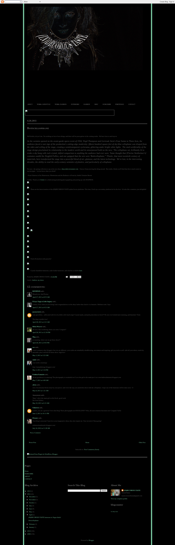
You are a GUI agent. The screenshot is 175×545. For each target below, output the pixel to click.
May (30, 512)
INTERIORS (75, 104)
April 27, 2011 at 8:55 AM (41, 297)
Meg (33, 337)
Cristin (42, 180)
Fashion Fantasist (38, 374)
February (32, 524)
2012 (29, 491)
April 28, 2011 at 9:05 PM (40, 343)
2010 (29, 531)
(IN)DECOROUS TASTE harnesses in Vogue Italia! (45, 517)
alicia (34, 385)
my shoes (41, 280)
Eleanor (35, 418)
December (32, 497)
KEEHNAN (36, 291)
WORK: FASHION (61, 104)
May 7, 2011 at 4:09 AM (40, 380)
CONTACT (131, 104)
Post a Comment (35, 433)
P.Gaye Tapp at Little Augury (42, 301)
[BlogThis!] (73, 277)
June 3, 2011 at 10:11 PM (40, 413)
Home (87, 442)
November (32, 500)
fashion (34, 280)
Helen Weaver (37, 326)
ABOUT (29, 104)
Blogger (91, 540)
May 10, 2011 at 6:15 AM (40, 403)
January (31, 527)
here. (80, 270)
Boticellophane (38, 128)
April (31, 515)
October (32, 503)
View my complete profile (119, 499)
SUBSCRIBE (107, 104)
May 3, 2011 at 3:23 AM (40, 355)
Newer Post (32, 442)
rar (33, 347)
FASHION (87, 104)
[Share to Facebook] (78, 277)
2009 (29, 534)
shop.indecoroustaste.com (70, 169)
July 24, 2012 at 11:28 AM (41, 428)
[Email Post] (66, 277)
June (30, 509)
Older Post (142, 442)
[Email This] (71, 277)
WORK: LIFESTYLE (43, 104)
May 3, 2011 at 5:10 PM (40, 370)
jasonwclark (36, 312)
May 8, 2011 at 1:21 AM (40, 391)
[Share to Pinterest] (80, 277)
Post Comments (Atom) (91, 449)
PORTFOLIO (119, 104)
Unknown (35, 408)
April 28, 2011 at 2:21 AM (41, 322)
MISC (96, 104)
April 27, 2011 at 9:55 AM (41, 307)
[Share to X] (75, 277)
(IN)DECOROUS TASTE (132, 490)
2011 (29, 494)
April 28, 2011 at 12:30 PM (41, 332)
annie (34, 360)
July (30, 506)
